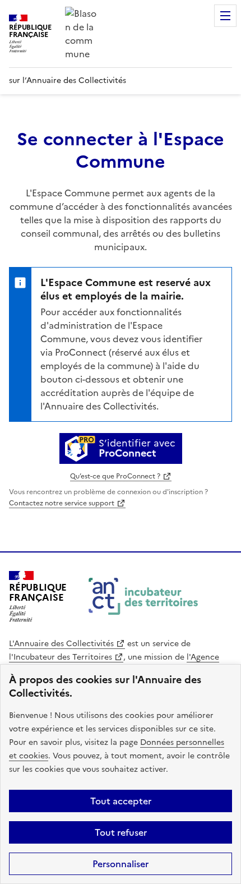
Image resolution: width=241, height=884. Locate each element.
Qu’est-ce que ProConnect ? (115, 476)
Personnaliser (120, 864)
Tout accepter (120, 801)
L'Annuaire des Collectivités (61, 644)
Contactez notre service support (61, 503)
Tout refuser (121, 832)
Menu (225, 15)
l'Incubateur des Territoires (60, 657)
